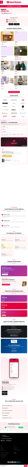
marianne (2, 448)
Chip (14, 445)
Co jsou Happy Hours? (5, 415)
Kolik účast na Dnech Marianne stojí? (7, 405)
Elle (1, 445)
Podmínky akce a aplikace (4, 454)
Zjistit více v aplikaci (4, 274)
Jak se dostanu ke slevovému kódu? (7, 410)
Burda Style (15, 448)
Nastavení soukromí (3, 455)
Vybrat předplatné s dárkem (6, 284)
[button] (20, 53)
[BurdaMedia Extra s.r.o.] (14, 462)
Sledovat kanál (21, 427)
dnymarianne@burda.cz (5, 436)
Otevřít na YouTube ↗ (24, 145)
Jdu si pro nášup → (14, 348)
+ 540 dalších (22, 116)
